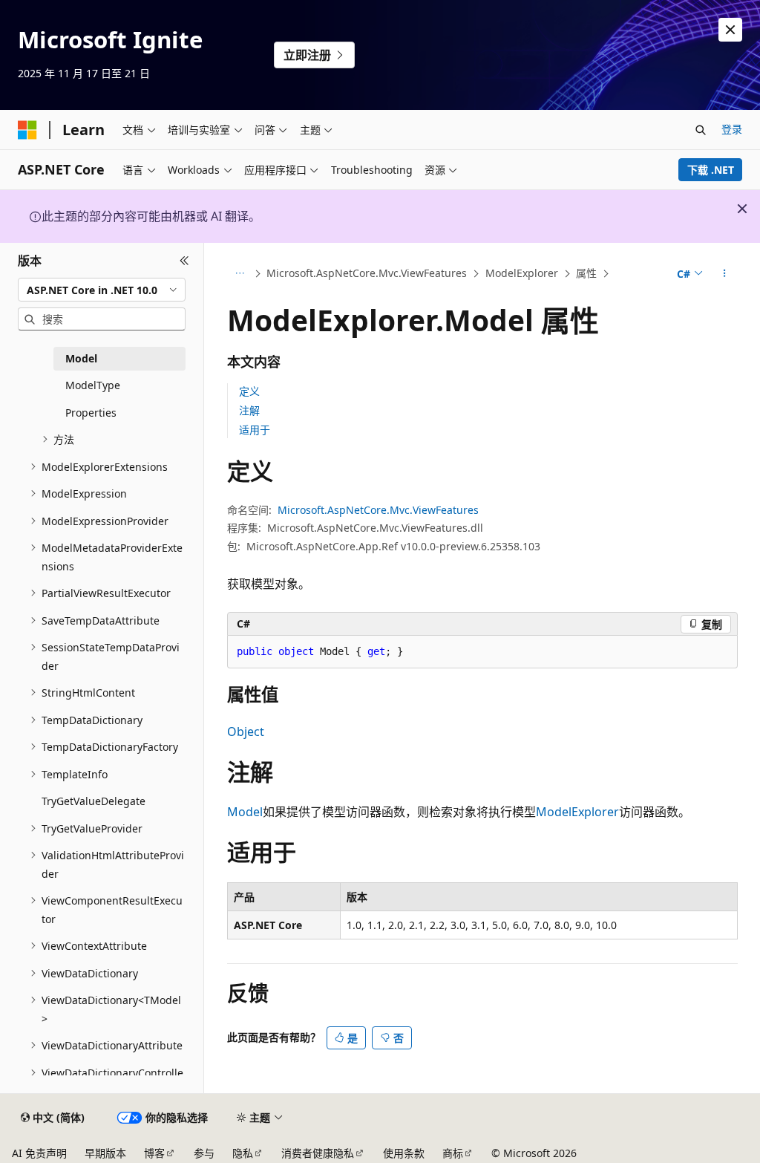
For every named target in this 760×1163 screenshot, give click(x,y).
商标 (452, 1153)
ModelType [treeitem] (92, 385)
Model (245, 812)
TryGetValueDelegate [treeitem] (93, 801)
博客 (154, 1153)
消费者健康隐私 (317, 1153)
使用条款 (404, 1153)
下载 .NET (710, 170)
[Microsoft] (27, 130)
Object (245, 731)
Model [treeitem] (81, 358)
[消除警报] (730, 30)
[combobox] (102, 290)
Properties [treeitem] (91, 412)
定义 (249, 391)
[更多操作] (724, 274)
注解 (249, 410)
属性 (586, 273)
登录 (731, 129)
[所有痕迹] (240, 274)
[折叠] (184, 261)
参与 (204, 1153)
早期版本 (105, 1153)
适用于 (254, 430)
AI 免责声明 (39, 1153)
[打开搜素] (700, 130)
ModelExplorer (521, 273)
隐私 (242, 1153)
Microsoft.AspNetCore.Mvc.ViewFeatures (366, 273)
